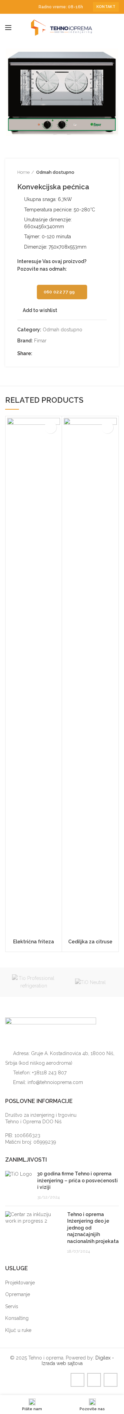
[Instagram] (17, 6)
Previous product (89, 172)
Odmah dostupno (55, 172)
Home (23, 172)
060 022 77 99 (59, 291)
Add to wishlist (40, 310)
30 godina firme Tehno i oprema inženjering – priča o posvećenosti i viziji (77, 1180)
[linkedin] (25, 6)
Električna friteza (33, 941)
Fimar (40, 340)
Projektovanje (20, 1282)
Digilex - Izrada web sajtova (78, 1360)
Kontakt (105, 6)
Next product (103, 172)
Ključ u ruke (18, 1330)
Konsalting (17, 1318)
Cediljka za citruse (90, 941)
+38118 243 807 (49, 1072)
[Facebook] (9, 6)
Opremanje (17, 1294)
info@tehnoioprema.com (55, 1082)
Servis (11, 1306)
